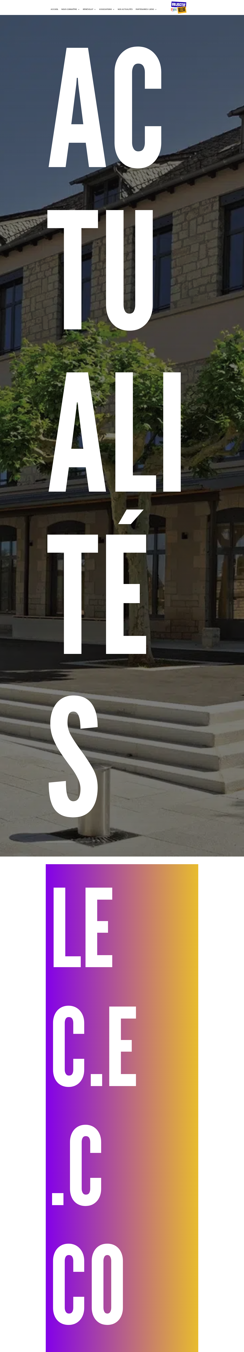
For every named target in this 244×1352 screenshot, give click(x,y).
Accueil (54, 9)
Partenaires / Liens (145, 9)
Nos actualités (125, 9)
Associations (105, 9)
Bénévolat (88, 9)
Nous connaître (69, 9)
